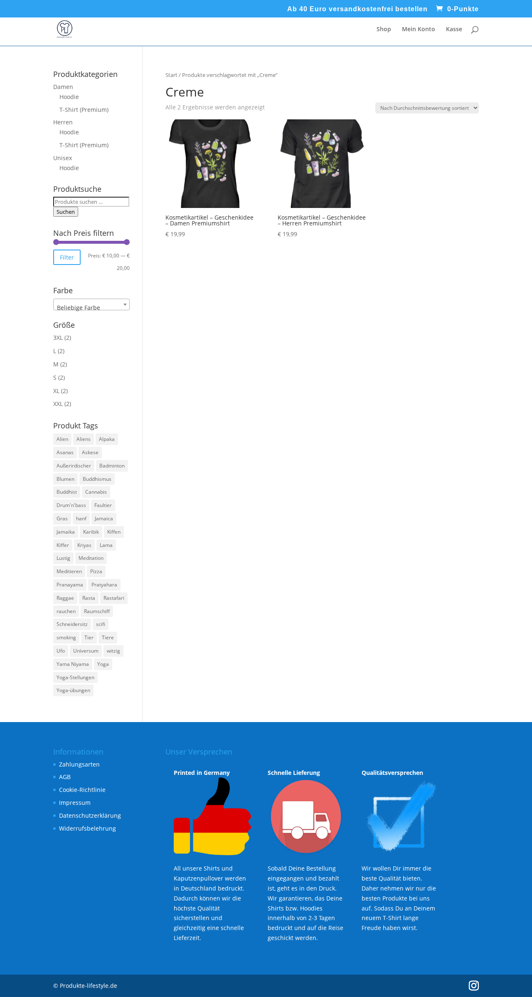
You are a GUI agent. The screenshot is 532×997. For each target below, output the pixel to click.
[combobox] (91, 304)
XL (56, 391)
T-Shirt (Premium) (83, 110)
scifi (100, 624)
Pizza (96, 571)
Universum (86, 650)
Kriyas (84, 545)
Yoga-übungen (73, 690)
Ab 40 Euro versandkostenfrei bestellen (357, 9)
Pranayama (70, 584)
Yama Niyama (73, 664)
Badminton (112, 465)
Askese (90, 452)
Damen (63, 87)
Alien (62, 439)
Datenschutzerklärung (90, 815)
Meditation (91, 558)
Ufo (61, 650)
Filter (67, 257)
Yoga (103, 664)
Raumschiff (97, 611)
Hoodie (69, 97)
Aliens (83, 439)
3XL (58, 337)
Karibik (91, 531)
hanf (81, 518)
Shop (384, 29)
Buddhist (67, 491)
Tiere (108, 637)
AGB (65, 777)
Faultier (103, 505)
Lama (106, 545)
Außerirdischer (74, 465)
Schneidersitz (72, 624)
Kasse (454, 29)
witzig (113, 650)
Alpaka (107, 439)
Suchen (66, 211)
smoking (66, 637)
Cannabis (96, 491)
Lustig (63, 558)
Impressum (75, 803)
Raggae (65, 597)
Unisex (62, 158)
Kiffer (63, 545)
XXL (58, 404)
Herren (63, 122)
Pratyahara (104, 584)
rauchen (66, 611)
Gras (62, 518)
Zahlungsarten (79, 764)
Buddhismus (97, 478)
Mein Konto (418, 29)
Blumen (65, 478)
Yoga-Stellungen (75, 677)
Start (171, 75)
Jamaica (104, 518)
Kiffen (114, 531)
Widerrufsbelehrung (87, 828)
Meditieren (69, 571)
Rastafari (113, 597)
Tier (89, 637)
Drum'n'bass (71, 505)
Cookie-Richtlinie (82, 790)
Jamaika (66, 531)
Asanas (65, 452)
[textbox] (91, 308)
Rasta (88, 597)
